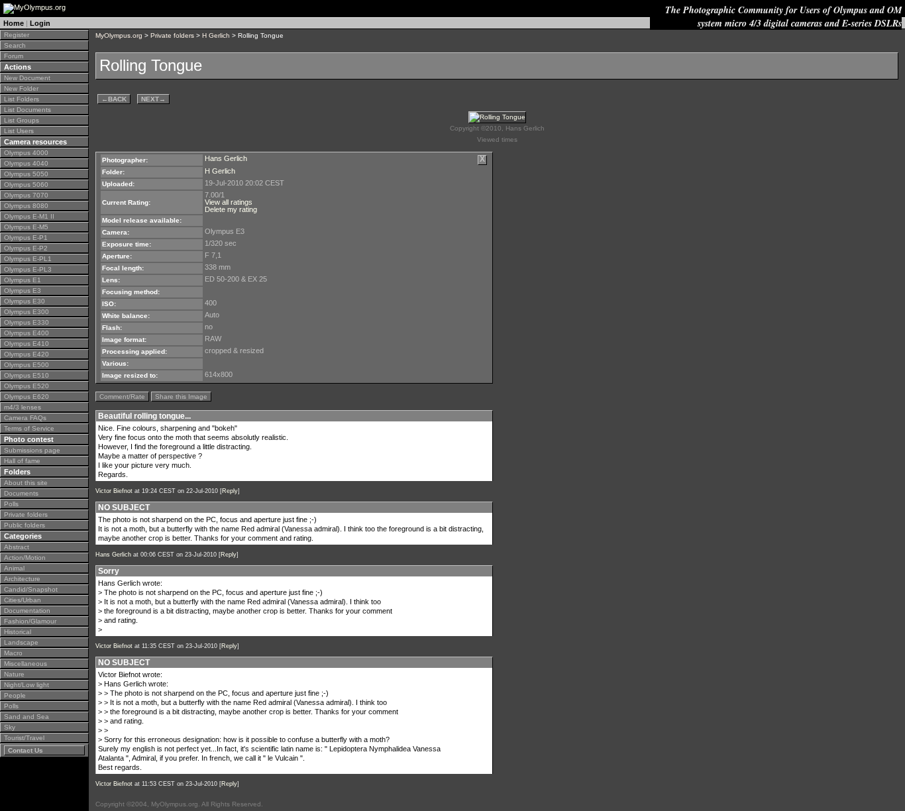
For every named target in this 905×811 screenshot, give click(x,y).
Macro (13, 653)
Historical (17, 631)
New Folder (21, 88)
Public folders (24, 525)
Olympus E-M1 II (29, 216)
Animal (14, 568)
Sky (9, 727)
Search (15, 45)
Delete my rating (231, 209)
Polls (11, 504)
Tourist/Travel (24, 737)
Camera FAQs (25, 417)
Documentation (27, 610)
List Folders (21, 99)
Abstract (16, 547)
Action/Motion (25, 557)
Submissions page (32, 450)
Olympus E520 (26, 386)
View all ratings (228, 202)
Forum (13, 56)
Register (16, 34)
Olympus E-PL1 (28, 258)
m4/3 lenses (22, 407)
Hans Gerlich (226, 158)
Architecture (22, 578)
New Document (27, 77)
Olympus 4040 (26, 163)
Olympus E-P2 (26, 248)
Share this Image (181, 396)
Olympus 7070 (26, 195)
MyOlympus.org (118, 35)
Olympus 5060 (26, 184)
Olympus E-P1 (26, 237)
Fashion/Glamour (30, 621)
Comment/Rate (122, 396)
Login (40, 23)
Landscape (21, 642)
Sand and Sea (26, 716)
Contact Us (25, 750)
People (15, 695)
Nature (14, 674)
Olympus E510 (26, 375)
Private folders (26, 514)
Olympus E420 (26, 354)
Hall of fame (22, 460)
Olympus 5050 (26, 174)
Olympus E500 (26, 364)
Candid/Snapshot (31, 589)
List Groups (21, 120)
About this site (26, 482)
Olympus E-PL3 (28, 269)
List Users (19, 131)
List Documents (27, 109)
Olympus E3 (22, 290)
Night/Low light (26, 684)
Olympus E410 (26, 343)
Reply (230, 491)
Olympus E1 (22, 280)
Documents (21, 493)
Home (13, 23)
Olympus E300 (26, 311)
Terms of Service (29, 428)
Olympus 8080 (26, 205)
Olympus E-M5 (26, 227)
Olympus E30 (24, 301)
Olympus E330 (26, 322)
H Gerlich (216, 35)
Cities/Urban (22, 600)
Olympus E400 (26, 333)
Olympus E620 (26, 396)
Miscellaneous (25, 663)
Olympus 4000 (26, 152)
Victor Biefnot (114, 491)
